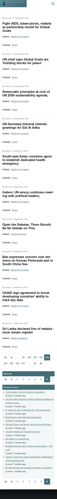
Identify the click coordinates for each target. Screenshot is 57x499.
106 (18, 364)
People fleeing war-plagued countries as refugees (29, 468)
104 (6, 364)
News (14, 45)
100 (29, 358)
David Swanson (18, 234)
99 (24, 358)
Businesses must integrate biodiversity (24, 417)
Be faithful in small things (17, 439)
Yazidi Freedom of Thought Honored (23, 432)
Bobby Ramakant (19, 338)
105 (12, 364)
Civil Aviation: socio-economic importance (25, 392)
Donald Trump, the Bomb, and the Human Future (28, 424)
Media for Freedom (20, 37)
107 (23, 364)
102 (41, 358)
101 (35, 358)
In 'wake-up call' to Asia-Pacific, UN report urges (28, 410)
